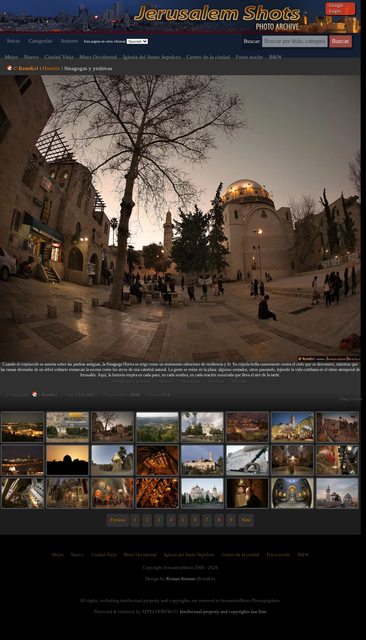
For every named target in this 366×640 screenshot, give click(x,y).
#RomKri (240, 381)
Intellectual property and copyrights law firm (223, 611)
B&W (275, 57)
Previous (117, 520)
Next (246, 520)
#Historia (166, 381)
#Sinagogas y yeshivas (131, 381)
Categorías (40, 41)
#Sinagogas (191, 381)
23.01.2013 (85, 395)
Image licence (351, 398)
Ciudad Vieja (59, 57)
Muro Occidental (98, 57)
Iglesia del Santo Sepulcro (152, 57)
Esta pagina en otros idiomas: (105, 41)
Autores (69, 41)
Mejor (11, 57)
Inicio (13, 41)
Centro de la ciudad (208, 57)
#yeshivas (216, 381)
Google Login (336, 8)
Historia (51, 68)
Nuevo (31, 57)
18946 (134, 395)
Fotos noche (249, 57)
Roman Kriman (181, 578)
